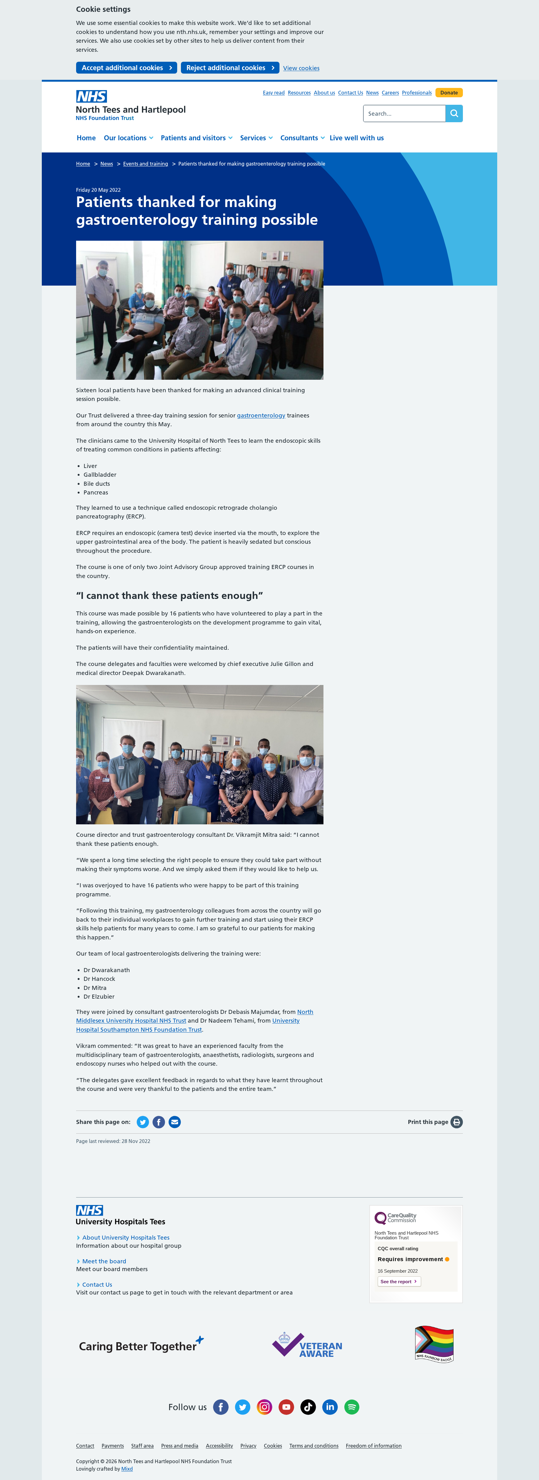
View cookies (301, 68)
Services (253, 137)
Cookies (273, 1446)
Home (86, 137)
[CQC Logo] (395, 1223)
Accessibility (219, 1446)
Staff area (142, 1446)
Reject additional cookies (226, 67)
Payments (113, 1446)
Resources (299, 92)
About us (324, 92)
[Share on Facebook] (159, 1121)
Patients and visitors (193, 137)
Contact (85, 1446)
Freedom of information (374, 1446)
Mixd (127, 1469)
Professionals (417, 92)
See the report (396, 1281)
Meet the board (104, 1261)
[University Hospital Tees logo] (120, 1215)
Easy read (274, 92)
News (372, 92)
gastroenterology (261, 415)
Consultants (299, 137)
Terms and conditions (313, 1446)
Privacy (248, 1446)
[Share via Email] (174, 1121)
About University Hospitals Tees (125, 1237)
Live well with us (357, 137)
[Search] (454, 113)
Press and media (179, 1446)
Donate (449, 92)
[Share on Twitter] (143, 1121)
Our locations (125, 137)
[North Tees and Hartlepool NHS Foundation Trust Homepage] (130, 105)
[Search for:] (404, 113)
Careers (390, 92)
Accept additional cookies (122, 67)
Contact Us (350, 92)
